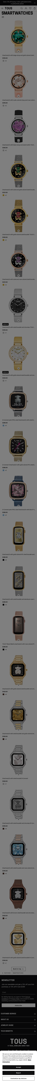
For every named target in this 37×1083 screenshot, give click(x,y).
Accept (18, 1067)
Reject (18, 1073)
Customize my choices (19, 1078)
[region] (18, 1067)
